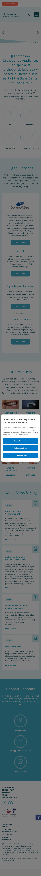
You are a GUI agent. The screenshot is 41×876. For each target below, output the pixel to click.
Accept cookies (20, 441)
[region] (20, 438)
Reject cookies (20, 448)
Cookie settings (20, 455)
